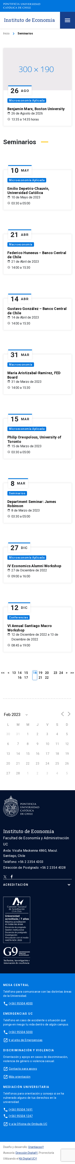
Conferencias (18, 617)
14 (19, 673)
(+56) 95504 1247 (21, 1116)
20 (47, 673)
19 (40, 673)
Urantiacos (35, 1147)
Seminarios (17, 493)
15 (26, 673)
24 (61, 673)
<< (3, 673)
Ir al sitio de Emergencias (26, 1040)
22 (47, 678)
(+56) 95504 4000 (21, 1003)
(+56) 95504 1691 (21, 1109)
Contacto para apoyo (23, 1068)
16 (19, 678)
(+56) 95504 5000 (21, 1032)
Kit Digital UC (27, 1158)
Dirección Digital (26, 1152)
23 (55, 673)
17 (26, 678)
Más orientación (20, 1076)
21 (40, 678)
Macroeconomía (20, 244)
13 (14, 673)
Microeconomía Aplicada (27, 100)
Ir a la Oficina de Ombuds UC (28, 1124)
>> (72, 673)
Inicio (6, 33)
